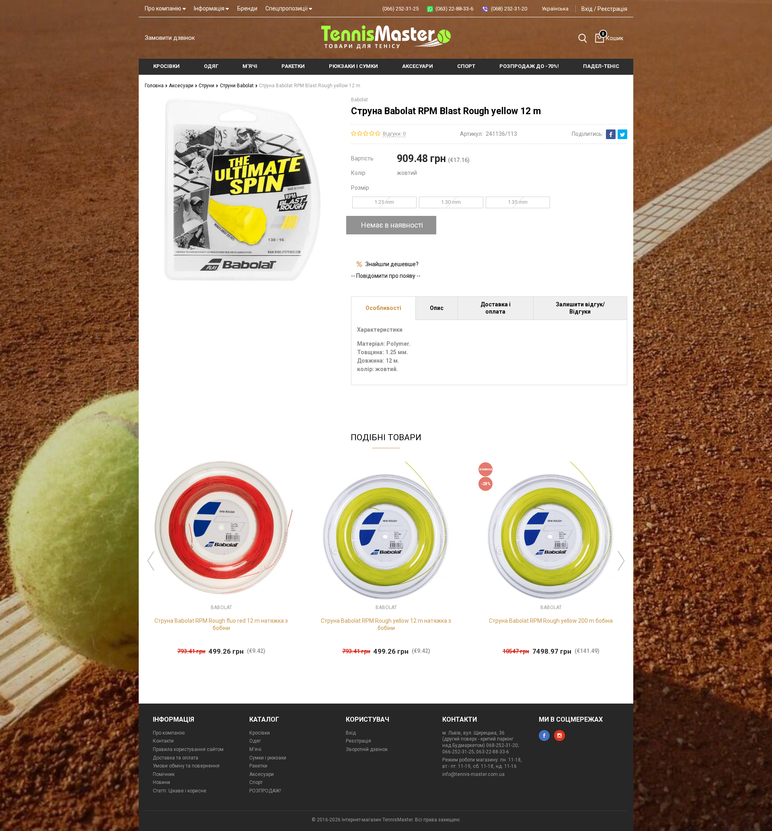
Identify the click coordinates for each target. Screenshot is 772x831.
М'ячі (255, 749)
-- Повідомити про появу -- (386, 276)
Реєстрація (612, 9)
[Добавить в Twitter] (622, 134)
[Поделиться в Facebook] (611, 134)
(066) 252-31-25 (400, 9)
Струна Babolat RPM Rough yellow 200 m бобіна (551, 621)
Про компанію (164, 8)
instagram (559, 735)
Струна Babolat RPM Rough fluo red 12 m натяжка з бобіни (221, 624)
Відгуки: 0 (394, 134)
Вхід (587, 9)
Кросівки (259, 733)
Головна (155, 85)
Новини (161, 782)
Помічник (164, 774)
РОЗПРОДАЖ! (265, 791)
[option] (221, 558)
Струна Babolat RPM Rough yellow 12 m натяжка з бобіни (386, 624)
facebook (544, 735)
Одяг (255, 741)
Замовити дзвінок (170, 37)
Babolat (359, 100)
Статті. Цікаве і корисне (179, 791)
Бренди (247, 8)
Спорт (256, 782)
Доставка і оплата (495, 308)
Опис (436, 308)
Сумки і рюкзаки (267, 758)
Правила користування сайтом (188, 749)
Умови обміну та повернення (186, 766)
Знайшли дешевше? (392, 264)
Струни (207, 85)
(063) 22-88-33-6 (454, 9)
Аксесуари (182, 85)
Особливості (383, 308)
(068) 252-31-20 (509, 9)
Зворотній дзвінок (367, 749)
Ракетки (258, 766)
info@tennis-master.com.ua (473, 774)
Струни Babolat (237, 85)
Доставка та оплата (175, 758)
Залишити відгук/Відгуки (580, 308)
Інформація (210, 8)
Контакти (163, 741)
